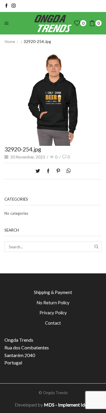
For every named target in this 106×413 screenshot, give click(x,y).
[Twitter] (39, 171)
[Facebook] (6, 6)
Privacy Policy (53, 312)
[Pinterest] (58, 171)
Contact (53, 323)
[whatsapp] (67, 171)
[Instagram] (13, 6)
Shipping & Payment (53, 292)
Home (10, 41)
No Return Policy (53, 302)
